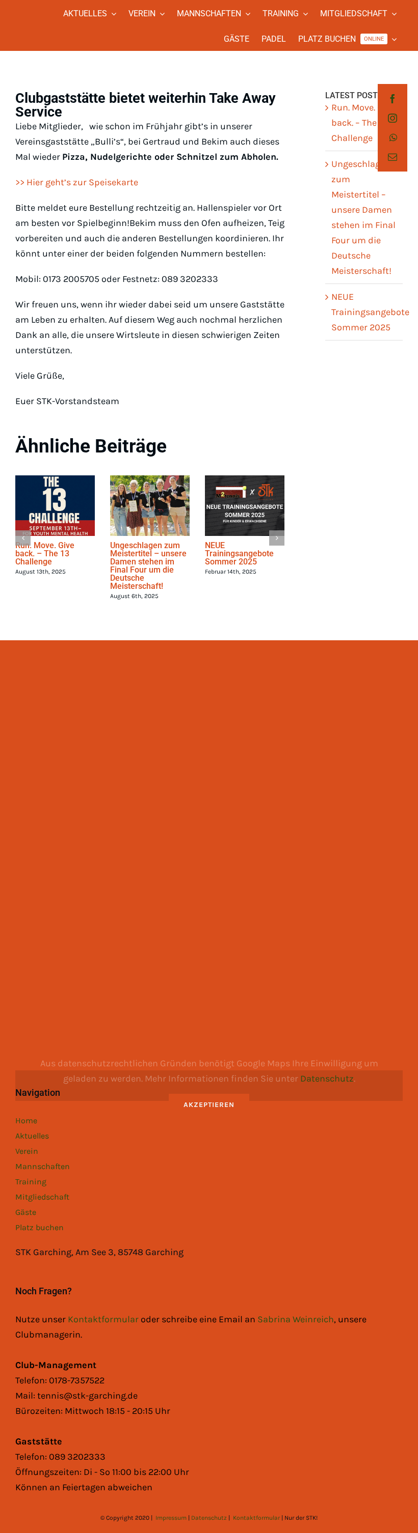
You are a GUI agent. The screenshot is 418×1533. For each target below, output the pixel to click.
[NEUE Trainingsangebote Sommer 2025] (244, 505)
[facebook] (392, 98)
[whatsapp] (393, 137)
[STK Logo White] (24, 20)
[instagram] (392, 118)
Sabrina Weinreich (295, 1319)
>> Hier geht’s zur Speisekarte (76, 182)
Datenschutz (327, 1078)
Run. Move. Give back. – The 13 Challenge (44, 553)
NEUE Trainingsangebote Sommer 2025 (239, 553)
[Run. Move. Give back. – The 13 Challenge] (55, 505)
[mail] (392, 156)
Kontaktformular (104, 1319)
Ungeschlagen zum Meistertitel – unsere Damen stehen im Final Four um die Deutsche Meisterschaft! (148, 566)
